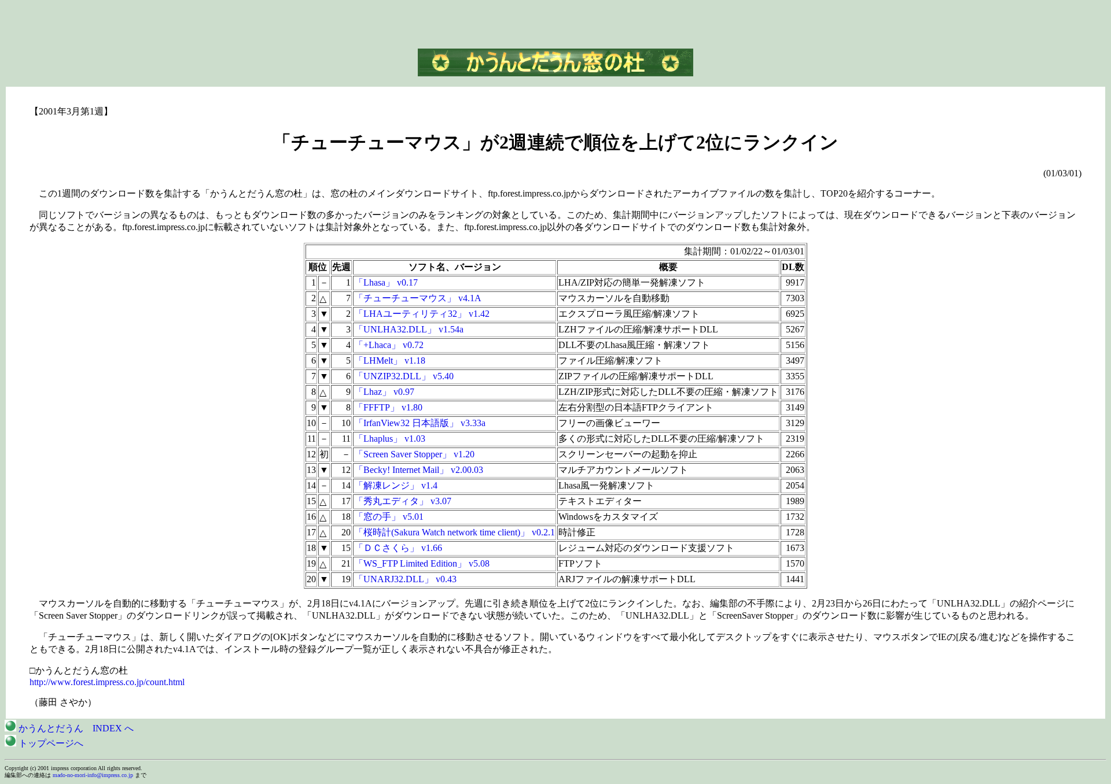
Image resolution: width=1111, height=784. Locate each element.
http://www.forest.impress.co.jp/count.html (107, 682)
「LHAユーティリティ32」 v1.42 (422, 314)
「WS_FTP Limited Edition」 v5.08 (422, 563)
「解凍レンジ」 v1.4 (395, 485)
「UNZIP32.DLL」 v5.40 (404, 376)
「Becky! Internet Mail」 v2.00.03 (418, 470)
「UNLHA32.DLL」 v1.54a (408, 329)
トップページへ (49, 743)
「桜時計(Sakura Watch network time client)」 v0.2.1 (454, 532)
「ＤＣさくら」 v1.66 (398, 548)
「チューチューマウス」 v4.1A (417, 298)
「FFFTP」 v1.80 (388, 407)
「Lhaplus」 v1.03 (389, 438)
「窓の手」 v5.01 (389, 517)
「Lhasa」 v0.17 (386, 282)
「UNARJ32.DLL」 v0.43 (405, 579)
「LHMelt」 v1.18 (389, 360)
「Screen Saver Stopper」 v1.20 (414, 454)
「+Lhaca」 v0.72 (389, 345)
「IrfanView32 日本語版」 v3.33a (419, 423)
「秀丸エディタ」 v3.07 (402, 501)
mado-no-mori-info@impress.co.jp (93, 775)
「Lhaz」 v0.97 (384, 392)
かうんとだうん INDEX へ (75, 728)
